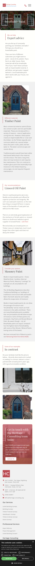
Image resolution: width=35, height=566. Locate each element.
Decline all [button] (25, 558)
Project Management (9, 531)
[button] (17, 563)
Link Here (25, 222)
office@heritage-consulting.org (14, 498)
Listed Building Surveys (10, 506)
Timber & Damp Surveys (10, 517)
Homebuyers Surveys (9, 514)
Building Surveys (8, 509)
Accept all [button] (9, 558)
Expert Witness (7, 528)
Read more (16, 549)
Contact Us (10, 459)
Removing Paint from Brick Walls (17, 337)
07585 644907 (26, 5)
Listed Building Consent (10, 533)
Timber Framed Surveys (10, 512)
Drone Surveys (7, 519)
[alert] (17, 553)
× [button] (33, 541)
